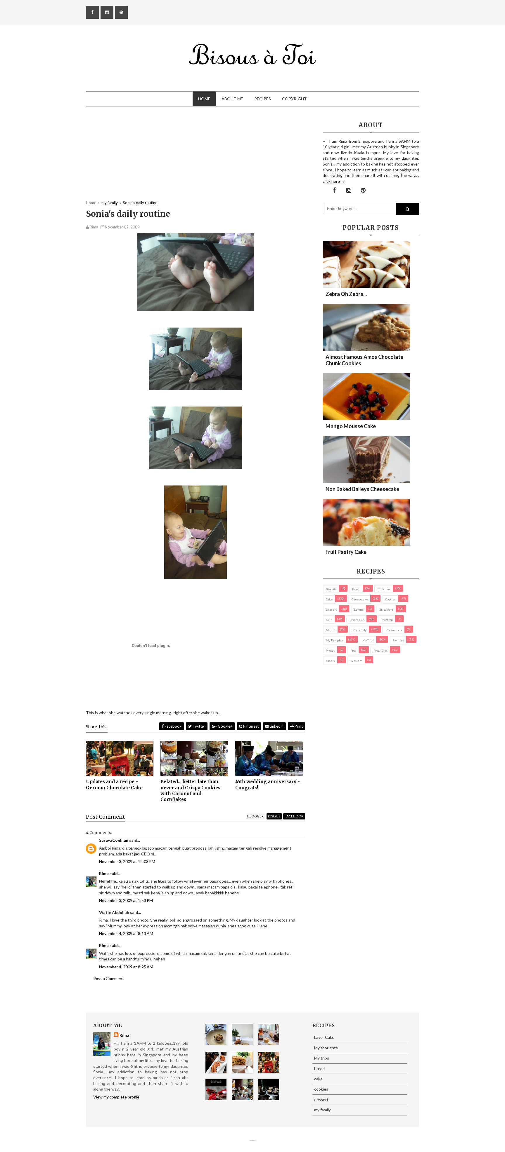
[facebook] (92, 12)
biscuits (331, 589)
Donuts (359, 609)
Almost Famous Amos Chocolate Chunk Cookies (364, 360)
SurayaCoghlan (113, 840)
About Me (232, 98)
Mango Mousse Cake (351, 426)
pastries (398, 640)
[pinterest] (121, 12)
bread (356, 589)
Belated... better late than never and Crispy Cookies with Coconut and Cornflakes (190, 790)
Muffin (330, 630)
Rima (104, 873)
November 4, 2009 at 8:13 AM (126, 933)
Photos (330, 650)
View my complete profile (116, 1096)
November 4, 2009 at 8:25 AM (126, 966)
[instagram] (107, 12)
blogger (255, 816)
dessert (331, 609)
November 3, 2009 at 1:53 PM (126, 900)
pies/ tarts (380, 650)
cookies (390, 599)
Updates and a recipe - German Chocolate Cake (114, 784)
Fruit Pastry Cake (346, 552)
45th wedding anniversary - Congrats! (267, 784)
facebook (294, 816)
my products (393, 630)
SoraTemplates (250, 1140)
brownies (384, 589)
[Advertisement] (195, 159)
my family (359, 630)
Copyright (294, 98)
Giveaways (386, 609)
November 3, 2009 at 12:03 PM (127, 861)
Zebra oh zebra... (346, 294)
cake (329, 599)
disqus (274, 816)
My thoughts (334, 640)
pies (353, 650)
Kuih (329, 619)
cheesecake (360, 599)
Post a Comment (108, 978)
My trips (368, 640)
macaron (387, 619)
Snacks (330, 660)
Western (356, 660)
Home (204, 98)
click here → (334, 181)
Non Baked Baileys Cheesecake (362, 489)
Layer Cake (357, 619)
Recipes (262, 98)
